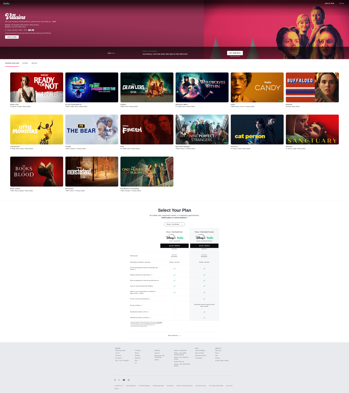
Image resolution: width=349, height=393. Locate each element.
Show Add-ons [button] (173, 335)
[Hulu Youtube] (125, 379)
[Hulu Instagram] (129, 379)
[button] (12, 62)
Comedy (14, 30)
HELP (196, 348)
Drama (9, 30)
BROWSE (117, 348)
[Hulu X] (120, 379)
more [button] (54, 21)
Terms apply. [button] (160, 322)
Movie (20, 30)
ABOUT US (218, 348)
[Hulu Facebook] (116, 379)
